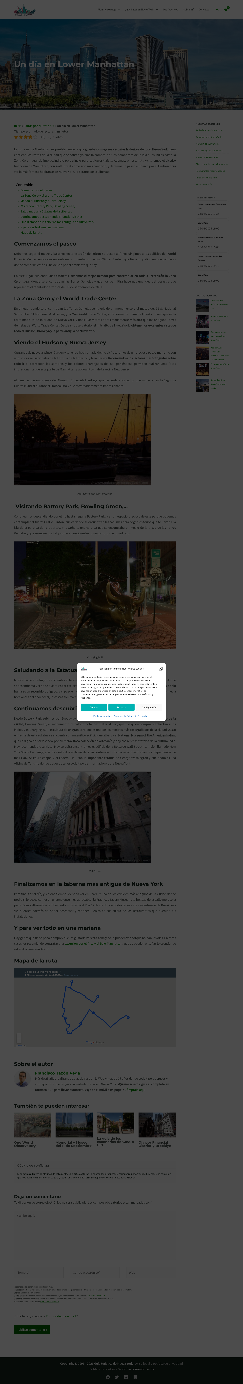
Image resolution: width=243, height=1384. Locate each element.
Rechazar (121, 707)
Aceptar (94, 707)
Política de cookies (102, 715)
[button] (160, 668)
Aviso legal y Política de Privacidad (131, 715)
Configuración (149, 707)
